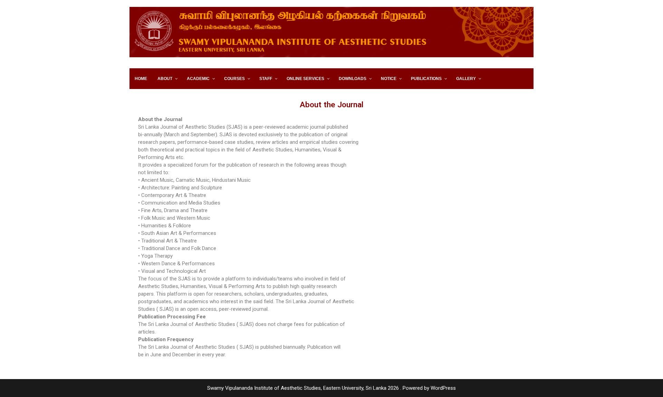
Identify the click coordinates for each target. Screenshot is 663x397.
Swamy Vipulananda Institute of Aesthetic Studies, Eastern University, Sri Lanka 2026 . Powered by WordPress (331, 388)
